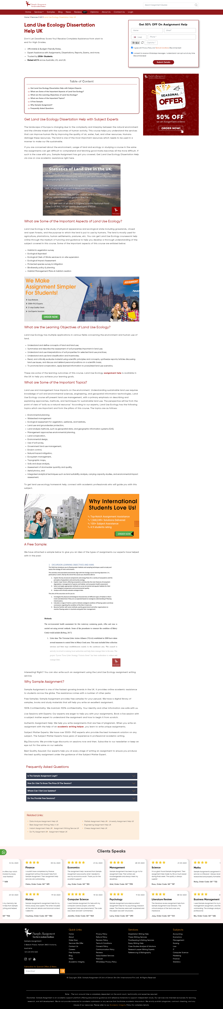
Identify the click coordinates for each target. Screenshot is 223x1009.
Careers (72, 949)
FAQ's (71, 959)
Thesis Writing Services (137, 937)
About (71, 937)
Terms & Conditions (162, 48)
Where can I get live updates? (41, 791)
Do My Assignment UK (39, 832)
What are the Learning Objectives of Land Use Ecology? (54, 95)
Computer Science (180, 953)
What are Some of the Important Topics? (47, 98)
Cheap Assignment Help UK (95, 828)
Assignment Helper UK (58, 832)
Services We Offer (76, 943)
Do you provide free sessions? (41, 798)
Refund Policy (101, 937)
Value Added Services (105, 956)
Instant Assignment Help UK (41, 828)
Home (28, 12)
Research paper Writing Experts (141, 949)
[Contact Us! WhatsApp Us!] (3, 852)
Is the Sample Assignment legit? (42, 776)
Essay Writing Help (136, 943)
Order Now (73, 940)
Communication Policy (105, 949)
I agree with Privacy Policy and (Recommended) (157, 48)
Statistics (176, 962)
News (68, 12)
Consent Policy (102, 946)
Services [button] (38, 12)
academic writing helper (71, 727)
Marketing (177, 956)
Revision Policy (102, 940)
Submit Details (163, 62)
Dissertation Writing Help (138, 934)
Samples (51, 12)
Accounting (177, 934)
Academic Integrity (77, 962)
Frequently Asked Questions (42, 108)
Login (130, 12)
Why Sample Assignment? (41, 105)
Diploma (94, 12)
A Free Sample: (36, 102)
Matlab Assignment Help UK (95, 821)
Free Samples (74, 953)
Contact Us (119, 12)
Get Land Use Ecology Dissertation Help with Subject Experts (55, 88)
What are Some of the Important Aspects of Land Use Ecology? (57, 92)
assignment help (112, 373)
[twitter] (30, 959)
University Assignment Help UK (121, 821)
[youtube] (34, 959)
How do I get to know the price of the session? (49, 783)
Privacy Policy (101, 934)
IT (173, 949)
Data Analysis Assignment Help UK (44, 821)
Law (174, 946)
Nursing (176, 943)
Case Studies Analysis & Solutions (142, 946)
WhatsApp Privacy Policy (106, 962)
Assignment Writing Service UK (66, 828)
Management (178, 940)
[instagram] (25, 959)
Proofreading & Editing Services (141, 940)
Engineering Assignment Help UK (97, 825)
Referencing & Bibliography (139, 953)
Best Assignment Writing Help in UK (44, 825)
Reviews (80, 12)
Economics (177, 937)
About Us (106, 12)
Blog (60, 12)
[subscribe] (62, 971)
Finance (176, 959)
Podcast (99, 959)
